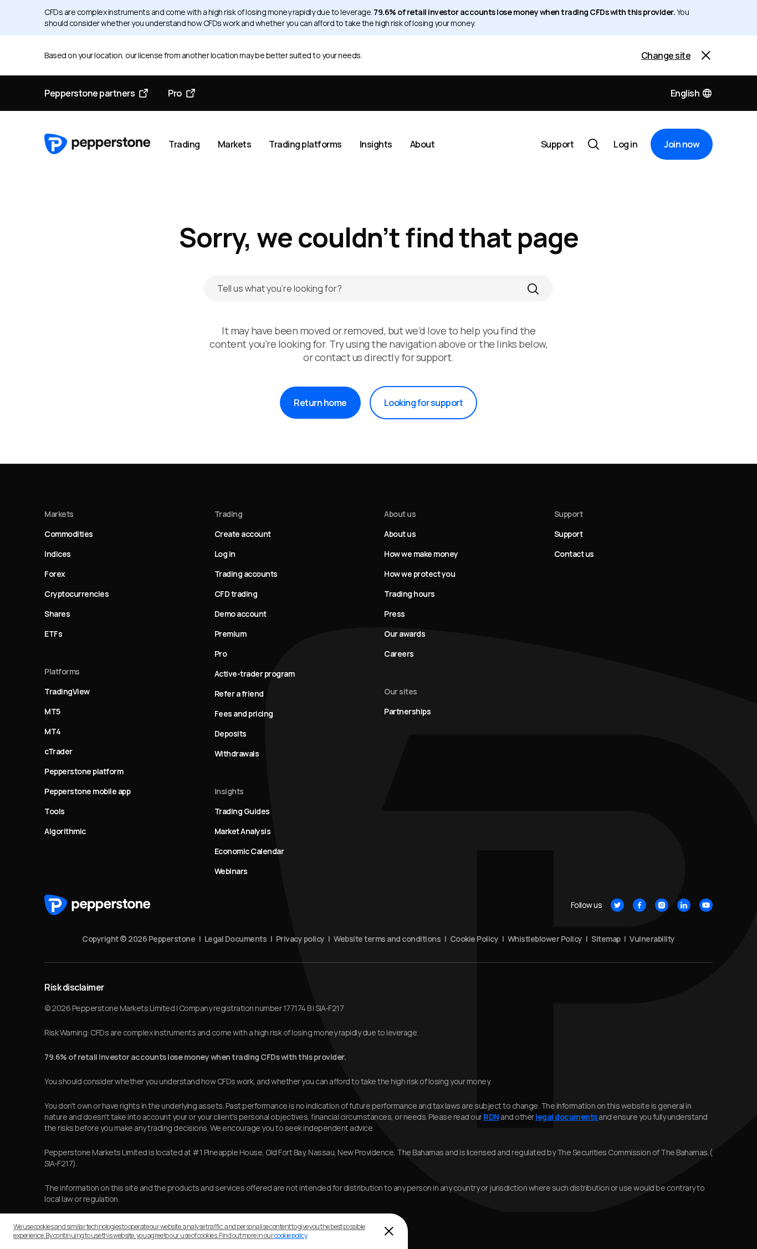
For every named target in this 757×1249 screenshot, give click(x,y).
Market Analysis (242, 831)
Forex (54, 573)
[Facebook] (639, 905)
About (422, 144)
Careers (399, 653)
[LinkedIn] (683, 905)
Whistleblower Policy (545, 938)
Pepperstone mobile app (87, 791)
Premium (230, 633)
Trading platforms (305, 144)
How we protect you (419, 573)
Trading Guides (242, 811)
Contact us (574, 554)
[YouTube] (706, 905)
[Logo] (97, 144)
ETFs (53, 633)
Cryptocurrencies (76, 593)
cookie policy (291, 1235)
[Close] (706, 55)
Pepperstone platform (83, 771)
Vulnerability (652, 938)
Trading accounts (246, 573)
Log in (625, 144)
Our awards (404, 633)
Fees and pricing (243, 713)
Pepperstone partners (89, 93)
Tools (54, 811)
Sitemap (606, 938)
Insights (376, 144)
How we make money (421, 554)
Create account (242, 534)
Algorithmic (65, 831)
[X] (617, 905)
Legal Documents (235, 938)
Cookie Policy (474, 938)
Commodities (68, 534)
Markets (235, 144)
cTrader (58, 751)
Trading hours (409, 593)
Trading (184, 144)
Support (557, 144)
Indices (57, 554)
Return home (320, 403)
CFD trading (236, 593)
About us (400, 534)
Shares (57, 613)
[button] (692, 93)
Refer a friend (239, 693)
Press (394, 613)
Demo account (240, 613)
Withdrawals (236, 753)
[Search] (533, 288)
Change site (666, 55)
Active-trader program (254, 673)
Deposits (230, 733)
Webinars (231, 871)
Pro (175, 93)
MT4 (52, 731)
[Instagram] (661, 905)
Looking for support (423, 403)
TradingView (67, 691)
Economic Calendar (249, 851)
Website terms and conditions (387, 938)
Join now (681, 144)
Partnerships (407, 711)
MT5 (52, 711)
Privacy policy (300, 938)
